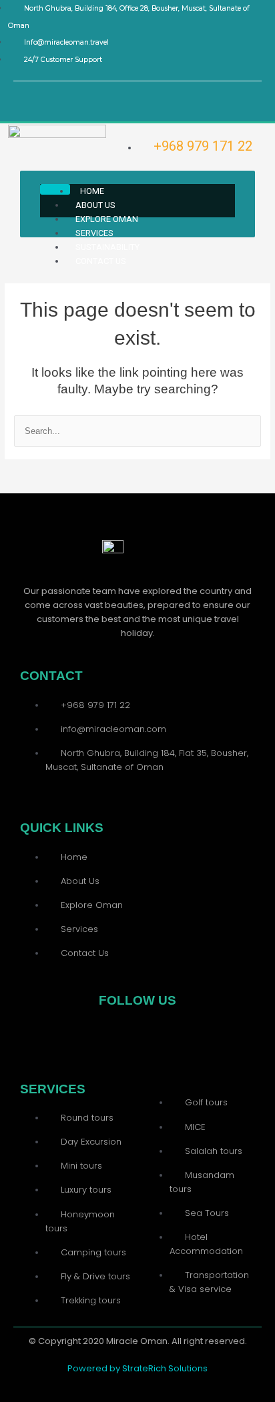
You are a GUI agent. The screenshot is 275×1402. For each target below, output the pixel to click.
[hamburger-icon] (55, 189)
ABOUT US (95, 205)
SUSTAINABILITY (107, 247)
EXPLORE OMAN (106, 219)
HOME (92, 191)
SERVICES (94, 233)
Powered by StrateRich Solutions (137, 1368)
